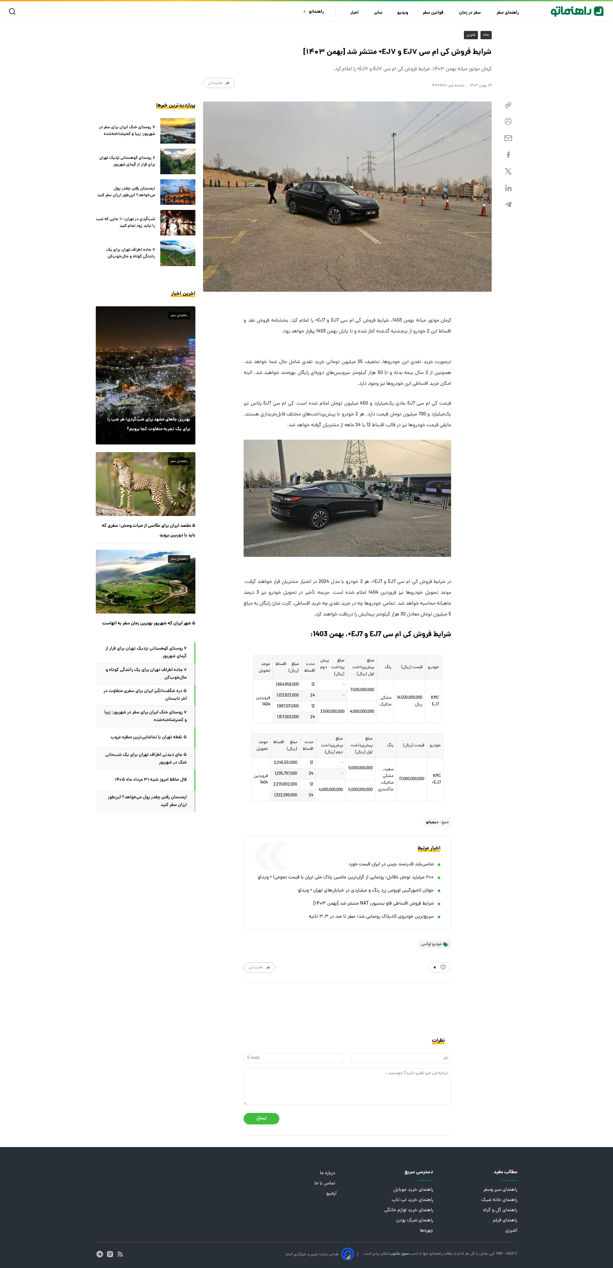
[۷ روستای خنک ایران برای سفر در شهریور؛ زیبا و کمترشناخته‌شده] (177, 131)
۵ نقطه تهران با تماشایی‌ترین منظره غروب (148, 737)
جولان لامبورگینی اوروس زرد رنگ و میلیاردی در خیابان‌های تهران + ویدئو (366, 890)
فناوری (470, 35)
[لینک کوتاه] (508, 105)
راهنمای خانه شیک (499, 1200)
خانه (486, 35)
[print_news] (508, 121)
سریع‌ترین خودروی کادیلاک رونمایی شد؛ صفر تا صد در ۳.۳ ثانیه (371, 917)
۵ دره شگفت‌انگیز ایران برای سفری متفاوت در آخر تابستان (145, 695)
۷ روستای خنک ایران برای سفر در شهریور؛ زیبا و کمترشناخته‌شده (127, 131)
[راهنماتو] (577, 11)
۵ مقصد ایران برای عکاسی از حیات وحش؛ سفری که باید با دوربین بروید (148, 530)
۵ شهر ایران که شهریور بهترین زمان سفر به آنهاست (148, 623)
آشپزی (511, 1230)
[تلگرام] (508, 205)
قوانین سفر (433, 13)
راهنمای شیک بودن (414, 1220)
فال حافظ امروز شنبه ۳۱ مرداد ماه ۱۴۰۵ (151, 779)
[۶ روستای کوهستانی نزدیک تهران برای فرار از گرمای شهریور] (177, 161)
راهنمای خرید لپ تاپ (412, 1200)
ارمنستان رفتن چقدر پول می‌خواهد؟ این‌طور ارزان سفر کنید (126, 192)
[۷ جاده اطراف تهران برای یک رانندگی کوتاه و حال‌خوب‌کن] (177, 253)
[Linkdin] (508, 188)
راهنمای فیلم (505, 1220)
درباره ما (328, 1173)
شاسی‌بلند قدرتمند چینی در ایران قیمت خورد (391, 864)
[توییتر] (508, 171)
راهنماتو (316, 12)
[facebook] (508, 155)
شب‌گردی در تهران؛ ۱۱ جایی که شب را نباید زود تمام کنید (125, 222)
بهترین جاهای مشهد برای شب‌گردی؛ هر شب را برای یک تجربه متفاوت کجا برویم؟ (148, 424)
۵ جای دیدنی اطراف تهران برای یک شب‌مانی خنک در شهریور (146, 758)
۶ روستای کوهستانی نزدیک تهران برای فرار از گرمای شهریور (127, 161)
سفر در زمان (470, 13)
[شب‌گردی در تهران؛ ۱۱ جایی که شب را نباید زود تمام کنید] (177, 222)
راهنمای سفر (508, 13)
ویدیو (402, 13)
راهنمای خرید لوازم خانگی (408, 1210)
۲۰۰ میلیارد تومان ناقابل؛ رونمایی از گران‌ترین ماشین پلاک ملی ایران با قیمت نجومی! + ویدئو (346, 877)
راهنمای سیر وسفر (500, 1190)
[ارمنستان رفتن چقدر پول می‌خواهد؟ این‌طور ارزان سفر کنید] (177, 192)
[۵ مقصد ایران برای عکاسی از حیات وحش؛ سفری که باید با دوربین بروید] (145, 484)
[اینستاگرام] (110, 1254)
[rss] (120, 1254)
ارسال (261, 1118)
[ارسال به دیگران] (508, 138)
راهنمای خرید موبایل (413, 1190)
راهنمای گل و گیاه (500, 1210)
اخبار (354, 13)
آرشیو (331, 1193)
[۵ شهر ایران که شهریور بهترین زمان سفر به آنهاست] (145, 582)
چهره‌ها (426, 1230)
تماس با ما (325, 1183)
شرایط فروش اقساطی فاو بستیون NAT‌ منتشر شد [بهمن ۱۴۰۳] (374, 903)
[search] (14, 12)
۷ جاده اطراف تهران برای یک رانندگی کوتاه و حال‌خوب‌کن (130, 253)
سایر (378, 13)
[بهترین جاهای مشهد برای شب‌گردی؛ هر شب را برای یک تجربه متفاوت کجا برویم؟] (145, 375)
